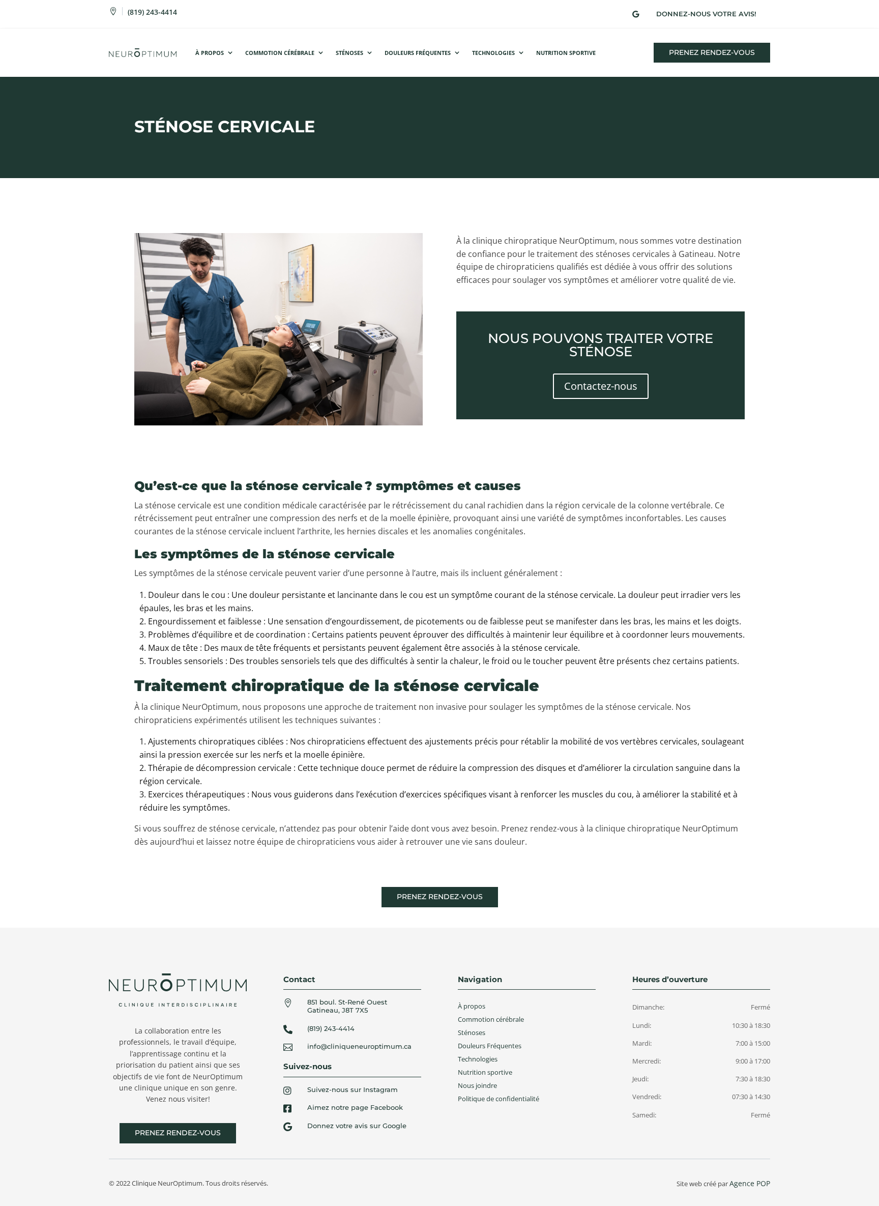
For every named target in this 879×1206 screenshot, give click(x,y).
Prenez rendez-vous (712, 52)
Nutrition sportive (485, 1072)
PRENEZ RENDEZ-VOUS (440, 896)
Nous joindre (477, 1085)
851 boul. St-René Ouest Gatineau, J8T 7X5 (347, 1006)
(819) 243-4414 (152, 12)
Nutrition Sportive (566, 52)
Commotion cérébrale (279, 52)
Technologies (493, 52)
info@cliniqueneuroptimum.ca (359, 1046)
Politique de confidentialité (498, 1098)
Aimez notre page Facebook (355, 1107)
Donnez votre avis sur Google (356, 1126)
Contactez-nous (600, 386)
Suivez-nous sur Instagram (352, 1089)
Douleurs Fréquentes (418, 52)
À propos (209, 52)
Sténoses (349, 52)
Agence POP (749, 1183)
